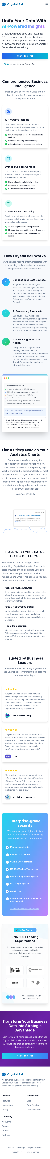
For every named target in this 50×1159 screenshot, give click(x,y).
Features (6, 1101)
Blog (29, 1101)
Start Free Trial (25, 56)
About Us (6, 1122)
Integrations (7, 1105)
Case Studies (33, 1105)
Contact (5, 1130)
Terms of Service (32, 1152)
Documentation (34, 1109)
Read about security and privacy (25, 908)
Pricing (5, 1109)
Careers (5, 1126)
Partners (6, 1135)
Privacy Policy (16, 1152)
